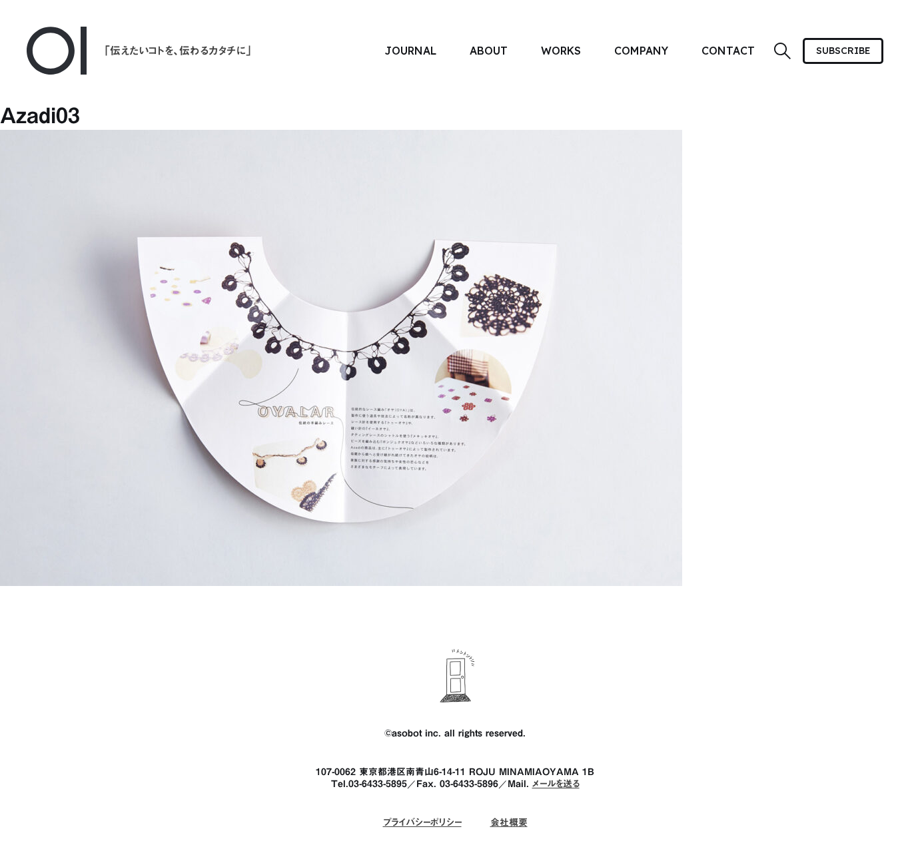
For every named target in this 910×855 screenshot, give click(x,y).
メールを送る (556, 783)
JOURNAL (410, 50)
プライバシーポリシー (422, 822)
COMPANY (641, 50)
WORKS (561, 50)
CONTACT (728, 50)
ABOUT (489, 50)
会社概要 (509, 822)
